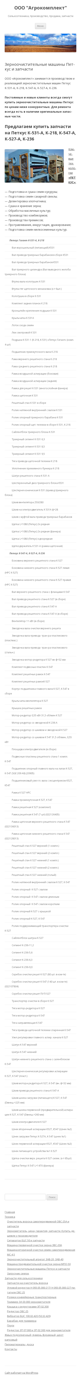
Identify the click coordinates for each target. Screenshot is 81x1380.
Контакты (11, 1349)
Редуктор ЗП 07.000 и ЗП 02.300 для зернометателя (38, 1330)
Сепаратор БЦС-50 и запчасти (26, 1240)
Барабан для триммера (21, 1320)
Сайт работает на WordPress (21, 1372)
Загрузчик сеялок (18, 1273)
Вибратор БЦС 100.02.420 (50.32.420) (29, 1316)
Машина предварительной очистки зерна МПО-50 (39, 1264)
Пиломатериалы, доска (19, 1344)
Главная (10, 1212)
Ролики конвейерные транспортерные (31, 1297)
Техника (10, 1217)
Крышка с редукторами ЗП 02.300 (28, 1306)
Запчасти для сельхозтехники (24, 1278)
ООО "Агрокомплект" (40, 8)
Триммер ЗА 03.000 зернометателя (28, 1302)
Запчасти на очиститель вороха (27, 1283)
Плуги (10, 1325)
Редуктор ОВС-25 (17, 1311)
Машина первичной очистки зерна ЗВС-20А (34, 1245)
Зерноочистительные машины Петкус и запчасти (38, 1268)
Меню (40, 25)
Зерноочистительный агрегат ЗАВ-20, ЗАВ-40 (35, 1259)
